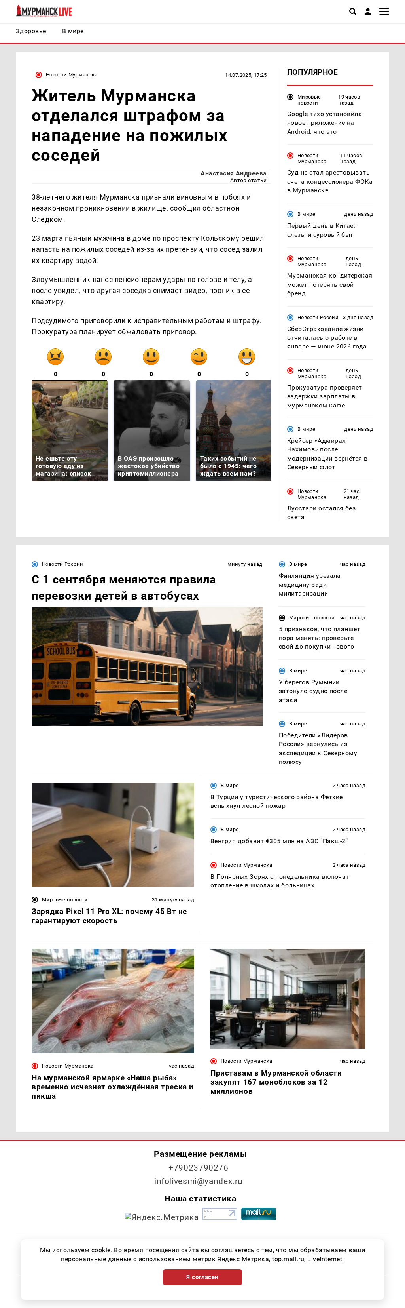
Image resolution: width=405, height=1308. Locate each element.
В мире (306, 214)
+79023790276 (198, 1168)
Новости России (318, 317)
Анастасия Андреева (234, 173)
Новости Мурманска (72, 75)
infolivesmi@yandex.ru (198, 1181)
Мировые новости (309, 100)
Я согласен (202, 1277)
